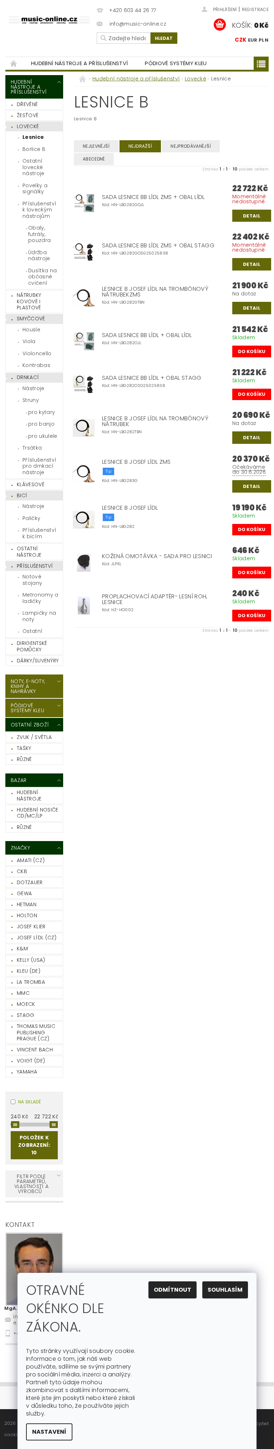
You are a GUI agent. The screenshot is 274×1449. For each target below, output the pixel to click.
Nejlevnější (96, 146)
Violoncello (37, 353)
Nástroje (33, 388)
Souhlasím (225, 1290)
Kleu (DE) (28, 971)
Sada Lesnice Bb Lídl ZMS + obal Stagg (158, 245)
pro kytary (41, 412)
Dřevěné (27, 104)
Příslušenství (35, 565)
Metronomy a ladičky (40, 598)
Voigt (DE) (31, 1060)
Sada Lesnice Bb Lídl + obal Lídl (147, 335)
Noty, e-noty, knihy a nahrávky (28, 686)
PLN (263, 40)
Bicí (22, 495)
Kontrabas (36, 365)
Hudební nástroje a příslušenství (79, 63)
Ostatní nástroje (29, 551)
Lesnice (33, 137)
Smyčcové (31, 318)
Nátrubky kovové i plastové (29, 301)
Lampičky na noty (39, 616)
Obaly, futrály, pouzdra (39, 234)
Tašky (24, 748)
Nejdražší (140, 146)
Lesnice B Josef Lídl (130, 508)
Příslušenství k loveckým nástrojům (39, 210)
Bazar (19, 780)
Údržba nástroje (39, 255)
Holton (27, 915)
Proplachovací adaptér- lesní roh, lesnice (155, 599)
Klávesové (31, 484)
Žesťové (28, 115)
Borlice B (33, 149)
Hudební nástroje (29, 795)
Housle (31, 329)
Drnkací (28, 377)
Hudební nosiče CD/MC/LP (37, 813)
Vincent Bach (35, 1049)
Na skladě (29, 1102)
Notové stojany (32, 580)
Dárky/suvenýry (38, 660)
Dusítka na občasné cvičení (42, 277)
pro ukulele (42, 436)
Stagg (26, 1015)
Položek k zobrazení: (34, 1145)
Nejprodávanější (191, 146)
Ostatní (32, 631)
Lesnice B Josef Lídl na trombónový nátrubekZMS (155, 292)
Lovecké (28, 126)
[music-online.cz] (49, 19)
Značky (20, 847)
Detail (251, 215)
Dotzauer (30, 882)
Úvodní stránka (13, 63)
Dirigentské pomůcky (32, 646)
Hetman (26, 904)
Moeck (26, 1004)
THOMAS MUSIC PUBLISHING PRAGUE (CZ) (36, 1032)
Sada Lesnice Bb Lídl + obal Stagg (152, 378)
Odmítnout (172, 1290)
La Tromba (31, 982)
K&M (22, 948)
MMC (23, 993)
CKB (22, 871)
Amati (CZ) (31, 860)
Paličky (31, 518)
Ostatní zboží (30, 724)
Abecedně (94, 159)
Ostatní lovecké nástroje (33, 167)
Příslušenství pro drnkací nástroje (39, 466)
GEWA (24, 893)
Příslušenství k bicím (39, 533)
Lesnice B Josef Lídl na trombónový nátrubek (155, 421)
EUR (253, 40)
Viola (29, 341)
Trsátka (32, 447)
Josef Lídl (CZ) (37, 937)
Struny (30, 400)
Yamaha (27, 1071)
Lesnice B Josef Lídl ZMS (136, 462)
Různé (24, 759)
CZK (241, 39)
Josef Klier (31, 926)
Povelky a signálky (34, 188)
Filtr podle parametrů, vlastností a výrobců (31, 1184)
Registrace (255, 9)
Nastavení (49, 1432)
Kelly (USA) (31, 960)
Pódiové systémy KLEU (176, 63)
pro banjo (41, 423)
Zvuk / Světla (34, 737)
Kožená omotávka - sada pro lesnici (157, 556)
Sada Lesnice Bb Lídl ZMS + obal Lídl (153, 197)
